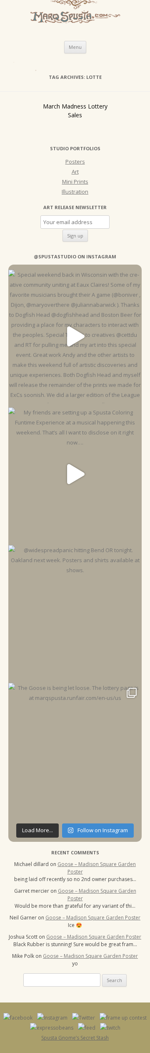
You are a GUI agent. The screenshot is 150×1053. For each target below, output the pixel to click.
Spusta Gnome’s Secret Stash (75, 1037)
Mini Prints (75, 181)
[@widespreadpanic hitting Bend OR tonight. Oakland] (75, 612)
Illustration (75, 191)
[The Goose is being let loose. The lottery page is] (75, 749)
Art (75, 171)
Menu (75, 47)
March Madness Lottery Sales (75, 110)
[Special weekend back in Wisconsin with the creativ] (75, 336)
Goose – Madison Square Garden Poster (92, 917)
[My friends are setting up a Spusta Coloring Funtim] (75, 474)
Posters (75, 161)
